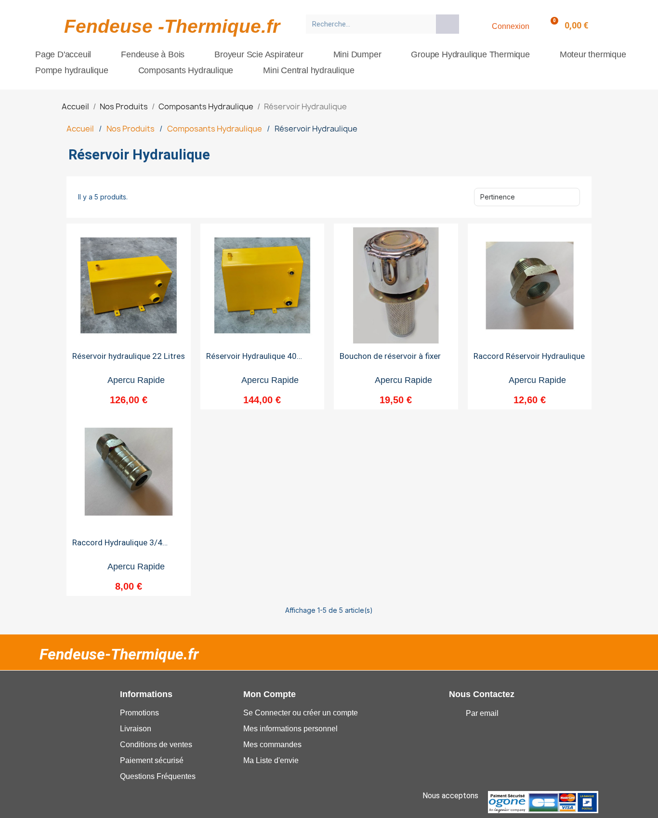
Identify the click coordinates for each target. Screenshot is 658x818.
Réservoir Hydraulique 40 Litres (251, 360)
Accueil (80, 128)
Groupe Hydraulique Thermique (470, 54)
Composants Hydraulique (186, 70)
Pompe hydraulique (71, 70)
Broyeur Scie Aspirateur (258, 54)
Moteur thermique (593, 54)
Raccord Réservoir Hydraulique (529, 356)
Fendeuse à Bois (152, 54)
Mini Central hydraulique (308, 70)
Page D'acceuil (63, 54)
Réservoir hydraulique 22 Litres (128, 356)
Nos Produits (130, 128)
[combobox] (368, 24)
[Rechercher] (447, 24)
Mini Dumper (357, 54)
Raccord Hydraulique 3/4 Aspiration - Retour (117, 546)
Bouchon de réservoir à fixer (390, 356)
